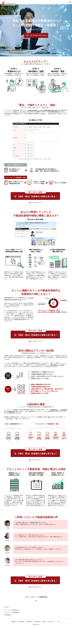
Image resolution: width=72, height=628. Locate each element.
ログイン (59, 621)
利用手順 (13, 621)
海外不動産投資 (7, 614)
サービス (6, 607)
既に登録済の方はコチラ (37, 202)
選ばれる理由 (21, 621)
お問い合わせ (51, 621)
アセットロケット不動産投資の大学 (12, 610)
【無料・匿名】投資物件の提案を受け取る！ (37, 194)
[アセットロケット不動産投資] (8, 2)
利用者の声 (29, 621)
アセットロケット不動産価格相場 (11, 612)
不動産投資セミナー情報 (39, 621)
